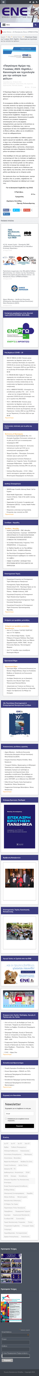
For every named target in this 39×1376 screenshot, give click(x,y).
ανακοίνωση (25, 1236)
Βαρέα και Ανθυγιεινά (11, 1161)
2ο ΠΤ (6, 1143)
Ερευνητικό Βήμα (11, 666)
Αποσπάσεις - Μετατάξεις (12, 1158)
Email (34, 87)
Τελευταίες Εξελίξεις (17, 85)
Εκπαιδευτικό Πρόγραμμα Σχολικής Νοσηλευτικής (20, 1079)
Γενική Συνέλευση (10, 1165)
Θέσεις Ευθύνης (9, 1197)
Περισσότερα (9, 418)
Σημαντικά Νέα (7, 85)
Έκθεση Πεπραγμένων (18, 1147)
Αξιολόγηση (28, 1154)
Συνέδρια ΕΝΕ (8, 1218)
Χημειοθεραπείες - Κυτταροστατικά (15, 1233)
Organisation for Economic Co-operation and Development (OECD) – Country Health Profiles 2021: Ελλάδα (21, 504)
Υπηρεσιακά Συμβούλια (11, 1226)
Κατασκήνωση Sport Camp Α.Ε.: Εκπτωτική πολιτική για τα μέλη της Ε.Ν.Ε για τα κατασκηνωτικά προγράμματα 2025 (20, 448)
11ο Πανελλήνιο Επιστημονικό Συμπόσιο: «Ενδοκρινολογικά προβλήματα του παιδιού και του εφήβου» (21, 556)
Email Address (15, 1332)
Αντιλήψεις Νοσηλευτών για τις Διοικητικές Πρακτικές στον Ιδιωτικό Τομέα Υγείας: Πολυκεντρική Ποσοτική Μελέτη (19, 681)
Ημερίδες (30, 1193)
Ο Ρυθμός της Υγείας (11, 1204)
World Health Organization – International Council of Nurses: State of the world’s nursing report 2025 (21, 497)
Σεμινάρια (7, 1215)
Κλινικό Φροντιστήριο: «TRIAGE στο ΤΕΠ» (17, 1071)
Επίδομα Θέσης (9, 1190)
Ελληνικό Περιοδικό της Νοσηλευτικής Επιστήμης (16, 1181)
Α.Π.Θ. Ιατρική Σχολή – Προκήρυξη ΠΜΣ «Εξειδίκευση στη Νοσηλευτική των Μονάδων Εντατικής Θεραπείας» (18, 246)
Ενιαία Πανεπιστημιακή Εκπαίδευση (15, 1186)
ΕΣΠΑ (6, 1176)
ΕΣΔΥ (28, 1172)
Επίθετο (4, 1346)
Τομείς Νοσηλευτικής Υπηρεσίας (14, 1222)
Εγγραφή (19, 1126)
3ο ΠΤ (13, 1143)
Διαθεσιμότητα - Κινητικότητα (13, 1172)
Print (28, 87)
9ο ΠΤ (20, 1143)
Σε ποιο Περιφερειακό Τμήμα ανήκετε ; (15, 1353)
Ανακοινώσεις (24, 1151)
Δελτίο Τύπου (23, 1165)
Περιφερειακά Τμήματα (22, 1211)
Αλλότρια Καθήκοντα (11, 1151)
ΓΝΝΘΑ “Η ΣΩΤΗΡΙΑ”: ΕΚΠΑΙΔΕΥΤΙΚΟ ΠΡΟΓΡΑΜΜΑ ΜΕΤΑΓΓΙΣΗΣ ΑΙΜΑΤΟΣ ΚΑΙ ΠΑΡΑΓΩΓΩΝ (20, 563)
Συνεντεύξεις (20, 1218)
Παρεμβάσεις (8, 1211)
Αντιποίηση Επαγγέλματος (12, 1154)
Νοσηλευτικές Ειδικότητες (12, 1200)
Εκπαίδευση (23, 1176)
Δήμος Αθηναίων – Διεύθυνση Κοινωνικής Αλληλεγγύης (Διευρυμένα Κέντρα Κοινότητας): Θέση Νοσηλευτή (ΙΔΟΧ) (18, 301)
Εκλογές (13, 1176)
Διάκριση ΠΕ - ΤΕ (9, 1169)
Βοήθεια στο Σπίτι (26, 1161)
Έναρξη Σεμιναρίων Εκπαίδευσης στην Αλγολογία (20, 1068)
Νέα (25, 83)
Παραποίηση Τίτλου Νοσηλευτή (14, 1208)
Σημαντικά (30, 83)
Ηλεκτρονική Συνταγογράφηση (14, 1193)
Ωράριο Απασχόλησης (11, 1236)
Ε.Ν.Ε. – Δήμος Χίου (11, 1052)
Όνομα (4, 1339)
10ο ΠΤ (27, 1143)
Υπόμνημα (7, 1229)
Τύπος (30, 1222)
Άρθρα (6, 1147)
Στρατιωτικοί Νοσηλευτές (21, 1215)
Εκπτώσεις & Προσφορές (14, 434)
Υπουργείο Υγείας (28, 1226)
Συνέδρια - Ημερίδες (12, 528)
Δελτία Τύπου (20, 83)
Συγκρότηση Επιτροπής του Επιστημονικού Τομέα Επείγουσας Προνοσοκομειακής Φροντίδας (20, 607)
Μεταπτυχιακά (22, 1197)
